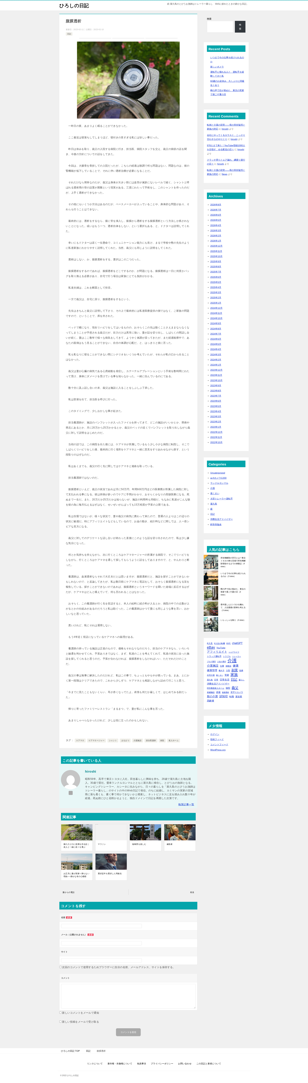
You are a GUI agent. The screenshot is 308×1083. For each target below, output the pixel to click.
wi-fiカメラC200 (218, 478)
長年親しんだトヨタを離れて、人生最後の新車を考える (233, 607)
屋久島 (213, 504)
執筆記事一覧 (186, 804)
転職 (231, 696)
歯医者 (170, 844)
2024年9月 (215, 323)
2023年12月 (216, 370)
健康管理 (212, 670)
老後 (218, 692)
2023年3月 (215, 416)
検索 (209, 18)
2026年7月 (215, 209)
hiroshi (225, 129)
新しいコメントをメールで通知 (80, 1012)
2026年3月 (215, 230)
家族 (234, 675)
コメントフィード (219, 744)
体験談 (228, 666)
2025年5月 (215, 282)
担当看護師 (151, 740)
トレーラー (236, 656)
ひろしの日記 (74, 5)
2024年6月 (215, 339)
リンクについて (95, 1063)
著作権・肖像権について (119, 1063)
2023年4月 (215, 411)
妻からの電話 (68, 892)
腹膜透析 (225, 692)
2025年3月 (215, 292)
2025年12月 (216, 246)
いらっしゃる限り (233, 620)
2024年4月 (215, 349)
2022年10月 (216, 442)
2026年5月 (215, 220)
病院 (162, 740)
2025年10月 (216, 256)
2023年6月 (215, 401)
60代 (228, 643)
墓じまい (214, 493)
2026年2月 (215, 235)
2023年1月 (215, 427)
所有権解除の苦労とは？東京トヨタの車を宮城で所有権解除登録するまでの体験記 (233, 562)
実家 (227, 675)
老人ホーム (174, 740)
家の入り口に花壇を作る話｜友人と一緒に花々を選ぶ (76, 845)
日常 (216, 680)
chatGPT (237, 643)
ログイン (214, 734)
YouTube (220, 647)
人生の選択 (221, 662)
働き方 (221, 670)
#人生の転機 (219, 643)
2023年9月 (215, 385)
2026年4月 (215, 225)
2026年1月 (215, 240)
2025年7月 (215, 271)
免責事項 (141, 1063)
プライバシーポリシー (162, 1063)
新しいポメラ (217, 66)
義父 (235, 688)
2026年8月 (215, 204)
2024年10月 (216, 318)
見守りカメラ (237, 692)
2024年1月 (215, 365)
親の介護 (212, 696)
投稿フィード (217, 739)
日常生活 (224, 679)
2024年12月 (216, 308)
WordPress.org (218, 750)
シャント (113, 740)
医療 (241, 670)
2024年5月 (215, 344)
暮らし (241, 680)
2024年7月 (215, 334)
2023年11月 (216, 375)
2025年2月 (215, 297)
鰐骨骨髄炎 (216, 524)
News (224, 174)
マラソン (102, 844)
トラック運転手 (214, 656)
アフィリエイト (217, 651)
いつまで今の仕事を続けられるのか (233, 574)
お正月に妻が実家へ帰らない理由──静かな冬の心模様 (76, 875)
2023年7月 (215, 395)
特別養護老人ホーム (215, 688)
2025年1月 (215, 303)
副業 (234, 670)
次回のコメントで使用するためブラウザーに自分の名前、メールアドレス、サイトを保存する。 (118, 967)
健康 (236, 665)
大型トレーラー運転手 (221, 498)
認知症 (223, 696)
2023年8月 (215, 390)
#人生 (210, 643)
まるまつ (125, 740)
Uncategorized (217, 473)
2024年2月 (215, 359)
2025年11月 (216, 251)
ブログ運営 (211, 662)
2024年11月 (216, 313)
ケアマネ (80, 740)
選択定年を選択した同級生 (110, 873)
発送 (192, 892)
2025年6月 (215, 277)
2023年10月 (216, 380)
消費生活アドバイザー (221, 519)
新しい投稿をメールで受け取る (80, 1021)
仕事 (222, 666)
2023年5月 (215, 406)
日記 (69, 34)
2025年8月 (215, 266)
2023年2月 (215, 421)
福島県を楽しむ (139, 844)
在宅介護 (211, 675)
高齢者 (210, 700)
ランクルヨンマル (219, 483)
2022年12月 (216, 432)
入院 (228, 670)
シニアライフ (234, 652)
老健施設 (211, 692)
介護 (212, 488)
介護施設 (138, 740)
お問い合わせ (185, 1063)
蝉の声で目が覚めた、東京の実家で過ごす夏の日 (233, 592)
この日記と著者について (208, 1063)
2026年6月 (215, 215)
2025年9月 (215, 261)
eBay (211, 647)
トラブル (227, 656)
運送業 (238, 696)
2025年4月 (215, 287)
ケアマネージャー (96, 740)
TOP (70, 1051)
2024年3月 (215, 354)
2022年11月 (216, 437)
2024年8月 (215, 328)
